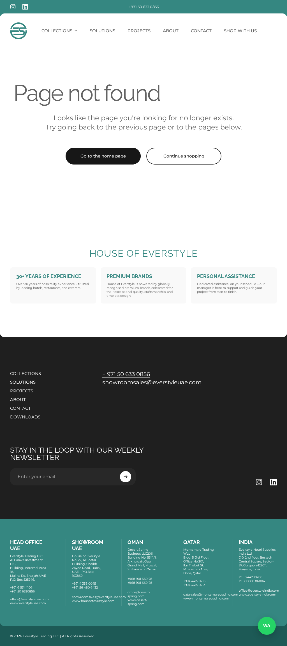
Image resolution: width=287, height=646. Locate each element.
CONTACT (20, 408)
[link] (126, 374)
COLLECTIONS (25, 373)
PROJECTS (21, 390)
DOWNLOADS (25, 417)
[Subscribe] (125, 476)
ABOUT (18, 399)
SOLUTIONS (23, 382)
